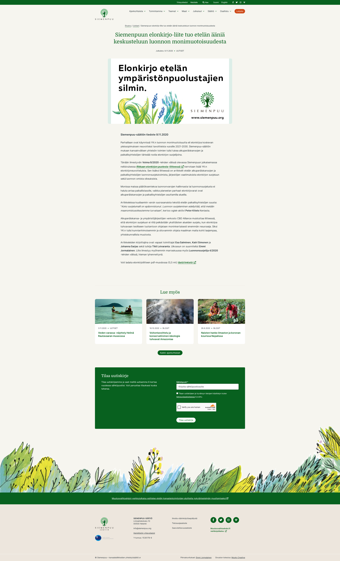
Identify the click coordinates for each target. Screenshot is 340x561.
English (224, 2)
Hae (206, 2)
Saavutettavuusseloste (182, 528)
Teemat (172, 11)
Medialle (194, 2)
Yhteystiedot (182, 2)
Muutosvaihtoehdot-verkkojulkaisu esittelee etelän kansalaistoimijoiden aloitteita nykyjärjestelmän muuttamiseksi (169, 498)
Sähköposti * (182, 382)
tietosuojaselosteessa (185, 397)
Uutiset (136, 26)
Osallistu (224, 11)
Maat (184, 11)
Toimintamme (155, 11)
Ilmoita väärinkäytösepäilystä (184, 518)
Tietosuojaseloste (179, 523)
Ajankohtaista (136, 11)
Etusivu (128, 26)
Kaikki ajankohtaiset (170, 352)
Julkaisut (197, 11)
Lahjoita (239, 11)
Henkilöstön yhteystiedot (144, 533)
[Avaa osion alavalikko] (144, 11)
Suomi (216, 2)
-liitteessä (158, 166)
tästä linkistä (185, 262)
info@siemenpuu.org (142, 528)
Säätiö (211, 11)
